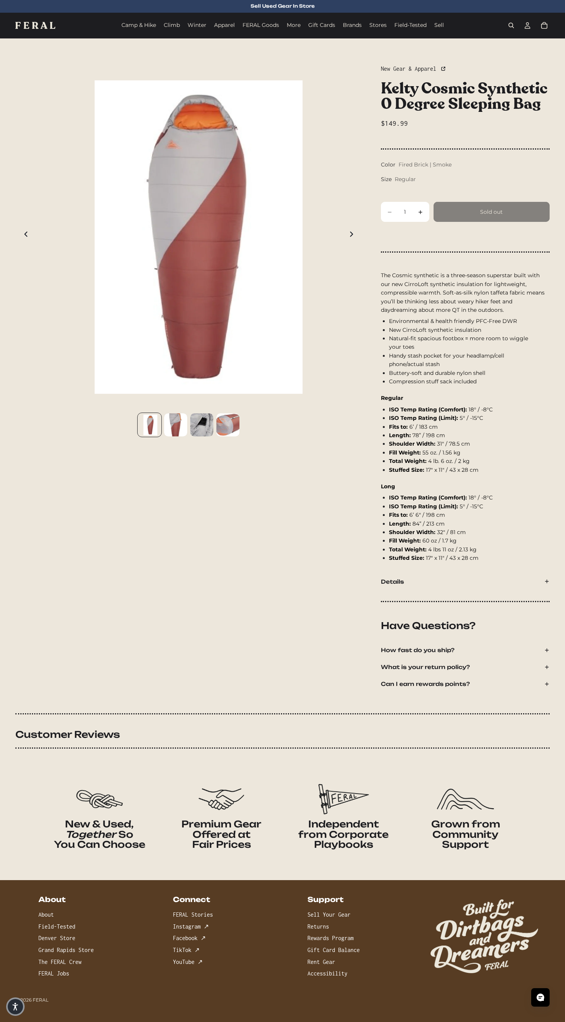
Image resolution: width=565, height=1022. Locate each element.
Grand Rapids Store (66, 950)
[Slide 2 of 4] (175, 424)
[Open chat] (540, 997)
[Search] (511, 25)
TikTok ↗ (186, 950)
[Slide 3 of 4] (201, 424)
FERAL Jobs (53, 973)
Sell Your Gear (329, 915)
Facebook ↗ (189, 938)
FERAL (40, 1000)
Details (392, 581)
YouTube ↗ (188, 962)
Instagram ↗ (191, 926)
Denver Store (56, 938)
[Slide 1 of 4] (149, 424)
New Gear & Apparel (410, 68)
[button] (15, 1006)
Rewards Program (330, 938)
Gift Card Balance (333, 950)
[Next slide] (354, 235)
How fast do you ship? (418, 650)
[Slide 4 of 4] (227, 424)
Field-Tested (56, 926)
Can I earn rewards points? (425, 684)
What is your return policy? (425, 667)
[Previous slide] (23, 235)
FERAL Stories (193, 915)
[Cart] (544, 25)
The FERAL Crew (59, 962)
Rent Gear (321, 962)
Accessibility (327, 973)
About (46, 915)
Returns (318, 926)
